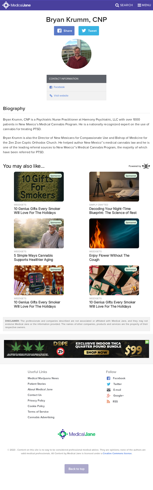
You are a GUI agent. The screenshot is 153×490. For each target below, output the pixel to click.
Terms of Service (38, 411)
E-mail (117, 390)
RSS (115, 401)
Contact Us (35, 395)
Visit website (61, 95)
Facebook (59, 87)
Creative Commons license (117, 453)
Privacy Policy (36, 400)
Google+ (118, 395)
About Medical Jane (40, 389)
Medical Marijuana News (43, 378)
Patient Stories (37, 384)
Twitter (117, 384)
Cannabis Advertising (41, 417)
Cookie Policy (36, 406)
